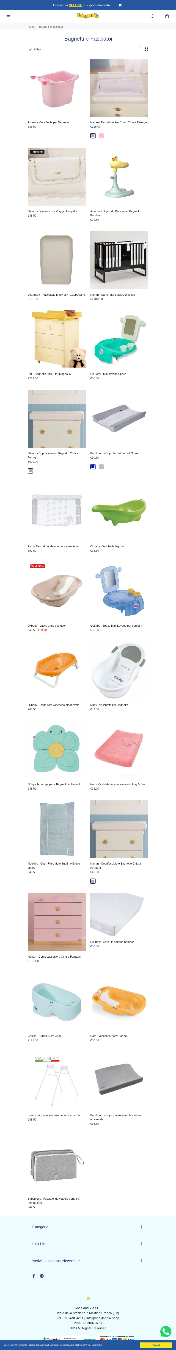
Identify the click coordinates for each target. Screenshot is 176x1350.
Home (31, 26)
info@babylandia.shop (102, 1318)
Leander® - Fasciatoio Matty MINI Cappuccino (56, 294)
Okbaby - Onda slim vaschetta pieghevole (54, 705)
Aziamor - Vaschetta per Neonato (48, 122)
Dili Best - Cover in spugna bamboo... (113, 942)
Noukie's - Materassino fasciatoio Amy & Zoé (117, 784)
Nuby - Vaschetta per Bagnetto (109, 705)
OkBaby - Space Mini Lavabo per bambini (116, 625)
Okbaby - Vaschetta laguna (107, 546)
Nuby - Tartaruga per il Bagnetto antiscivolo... (55, 784)
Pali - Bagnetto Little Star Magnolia (49, 374)
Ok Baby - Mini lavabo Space (108, 374)
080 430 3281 (73, 1318)
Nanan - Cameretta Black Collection (112, 294)
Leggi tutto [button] (97, 1345)
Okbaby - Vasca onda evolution (47, 625)
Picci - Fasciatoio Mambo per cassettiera (53, 546)
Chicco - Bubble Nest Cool (44, 1036)
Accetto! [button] (156, 1345)
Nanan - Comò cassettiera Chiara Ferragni (54, 956)
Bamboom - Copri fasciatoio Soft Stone (114, 453)
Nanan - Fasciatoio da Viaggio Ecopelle (52, 211)
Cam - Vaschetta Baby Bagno (108, 1036)
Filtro (37, 49)
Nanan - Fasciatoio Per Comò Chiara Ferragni (119, 122)
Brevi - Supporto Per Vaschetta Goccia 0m (54, 1115)
